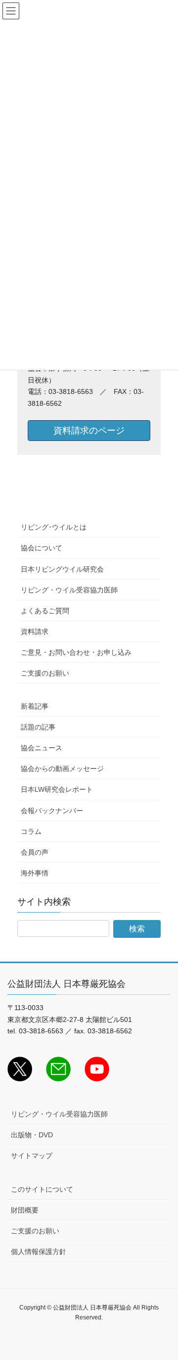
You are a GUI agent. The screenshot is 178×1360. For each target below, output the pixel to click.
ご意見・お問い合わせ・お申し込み (76, 652)
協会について (41, 548)
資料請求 (34, 631)
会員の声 (34, 852)
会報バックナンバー (52, 811)
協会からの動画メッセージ (62, 769)
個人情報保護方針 (38, 1252)
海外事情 (34, 873)
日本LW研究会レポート (57, 789)
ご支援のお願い (45, 673)
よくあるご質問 (45, 611)
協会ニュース (41, 748)
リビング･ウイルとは (54, 527)
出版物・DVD (32, 1135)
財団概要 (25, 1210)
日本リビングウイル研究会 (62, 569)
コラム (31, 831)
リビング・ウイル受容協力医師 (69, 590)
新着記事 (34, 706)
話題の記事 (38, 727)
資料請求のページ (89, 431)
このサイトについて (42, 1189)
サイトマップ (31, 1156)
